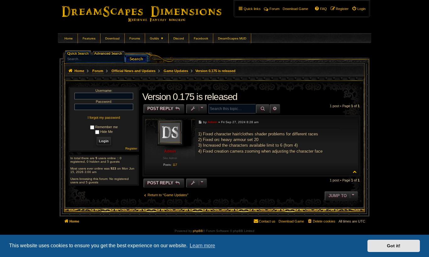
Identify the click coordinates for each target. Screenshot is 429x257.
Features (89, 38)
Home (68, 38)
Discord (178, 38)
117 (175, 164)
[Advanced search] (109, 52)
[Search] (136, 58)
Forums (134, 38)
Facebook (201, 38)
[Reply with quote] (333, 121)
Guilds (157, 38)
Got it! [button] (393, 245)
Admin (170, 151)
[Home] (151, 13)
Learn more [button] (202, 245)
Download (112, 38)
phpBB (198, 231)
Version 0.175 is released (215, 71)
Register (131, 148)
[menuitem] (359, 9)
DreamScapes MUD (232, 38)
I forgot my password (104, 117)
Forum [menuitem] (274, 9)
